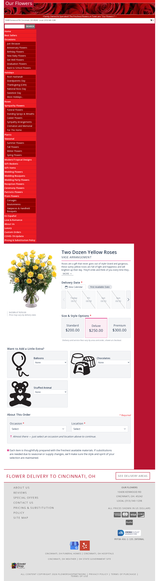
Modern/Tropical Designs (18, 159)
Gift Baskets (11, 163)
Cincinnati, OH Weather (62, 559)
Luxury (8, 228)
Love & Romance (13, 219)
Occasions (10, 39)
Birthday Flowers (15, 51)
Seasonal (9, 138)
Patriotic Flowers (14, 192)
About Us (9, 224)
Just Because (13, 43)
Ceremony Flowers (14, 187)
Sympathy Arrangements (19, 121)
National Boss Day (16, 88)
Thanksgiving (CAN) (17, 84)
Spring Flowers (14, 155)
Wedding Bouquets (15, 175)
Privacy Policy (98, 574)
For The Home (14, 130)
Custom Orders (13, 232)
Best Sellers (11, 35)
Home (8, 31)
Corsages (11, 200)
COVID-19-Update (14, 236)
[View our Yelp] (85, 549)
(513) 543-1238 (50, 20)
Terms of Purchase (123, 574)
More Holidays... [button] (15, 96)
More (66, 273)
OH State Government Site (95, 559)
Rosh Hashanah (15, 76)
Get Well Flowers (15, 59)
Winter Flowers (14, 150)
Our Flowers (18, 3)
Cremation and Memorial (19, 125)
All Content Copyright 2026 (39, 574)
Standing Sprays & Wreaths (20, 113)
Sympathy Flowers (14, 105)
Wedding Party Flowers (17, 179)
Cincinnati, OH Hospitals (99, 553)
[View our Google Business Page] (74, 549)
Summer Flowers (15, 142)
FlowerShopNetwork (72, 574)
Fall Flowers (13, 146)
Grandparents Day (16, 80)
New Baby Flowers (16, 55)
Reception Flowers (14, 183)
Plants (8, 134)
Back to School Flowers (19, 67)
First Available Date (100, 286)
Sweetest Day (14, 92)
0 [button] (153, 20)
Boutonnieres (14, 204)
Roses (8, 101)
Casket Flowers (14, 117)
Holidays (9, 72)
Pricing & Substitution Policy (20, 240)
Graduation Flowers (17, 63)
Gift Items (10, 167)
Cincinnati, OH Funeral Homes (63, 553)
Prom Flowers (12, 196)
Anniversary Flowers (17, 47)
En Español (10, 215)
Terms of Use (79, 576)
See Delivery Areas (133, 476)
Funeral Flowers (15, 109)
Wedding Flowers (14, 171)
